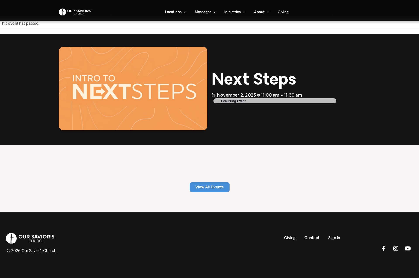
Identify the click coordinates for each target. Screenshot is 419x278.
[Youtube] (407, 248)
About (259, 12)
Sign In (334, 237)
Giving (283, 12)
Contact (311, 237)
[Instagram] (395, 248)
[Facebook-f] (383, 248)
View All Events (209, 187)
